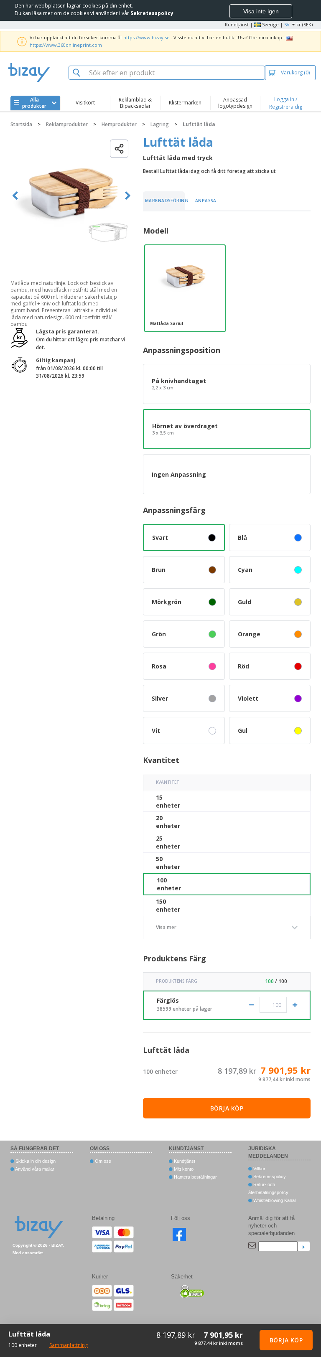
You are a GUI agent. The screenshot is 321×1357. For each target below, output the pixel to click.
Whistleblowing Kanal (274, 1200)
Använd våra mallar (34, 1168)
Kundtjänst (237, 24)
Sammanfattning (68, 1345)
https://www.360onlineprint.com (66, 45)
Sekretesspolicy (269, 1176)
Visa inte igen (261, 11)
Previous (15, 196)
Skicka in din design (35, 1161)
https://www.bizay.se (146, 37)
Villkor (258, 1168)
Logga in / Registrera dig (285, 103)
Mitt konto (183, 1168)
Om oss (102, 1161)
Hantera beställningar (195, 1176)
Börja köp (227, 1108)
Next (127, 196)
